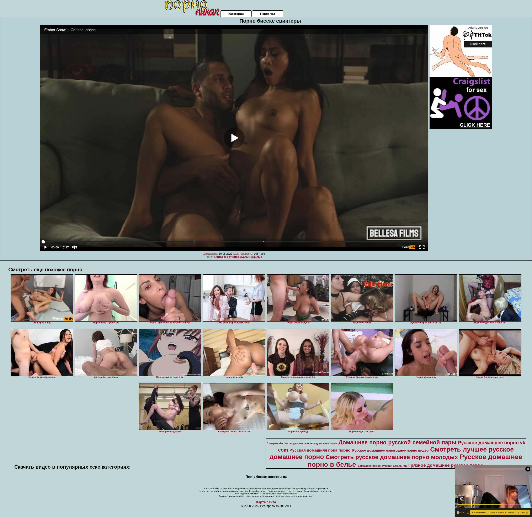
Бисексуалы (240, 256)
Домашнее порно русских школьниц (382, 465)
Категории (236, 13)
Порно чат (267, 13)
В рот (228, 256)
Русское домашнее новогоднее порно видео (390, 450)
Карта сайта (266, 502)
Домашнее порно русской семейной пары (397, 442)
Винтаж (218, 256)
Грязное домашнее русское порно (445, 465)
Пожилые (255, 256)
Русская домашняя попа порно (320, 450)
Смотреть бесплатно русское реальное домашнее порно (302, 443)
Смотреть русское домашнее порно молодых (392, 457)
